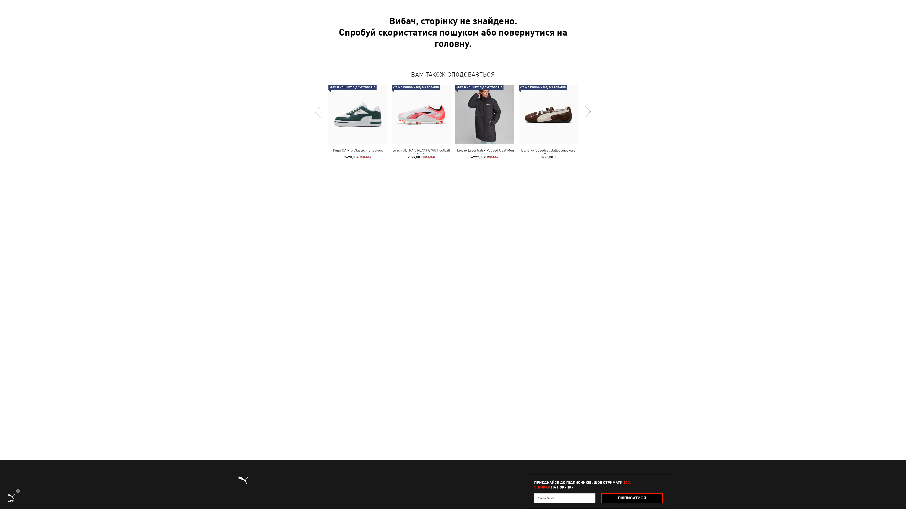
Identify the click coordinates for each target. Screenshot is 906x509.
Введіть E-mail (546, 498)
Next (588, 112)
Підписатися (632, 498)
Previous (318, 112)
